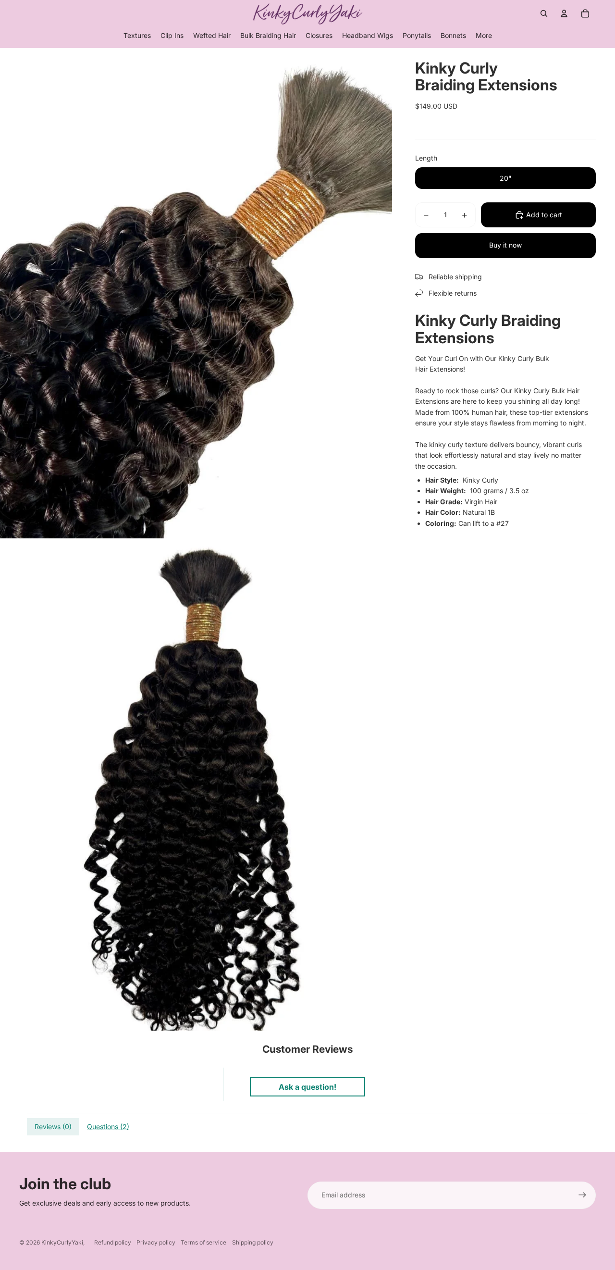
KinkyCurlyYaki (62, 1242)
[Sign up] (582, 1195)
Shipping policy (252, 1242)
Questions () (108, 1126)
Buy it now (505, 245)
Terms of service (203, 1242)
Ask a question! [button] (307, 1087)
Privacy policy (155, 1242)
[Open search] (543, 13)
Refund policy (112, 1242)
